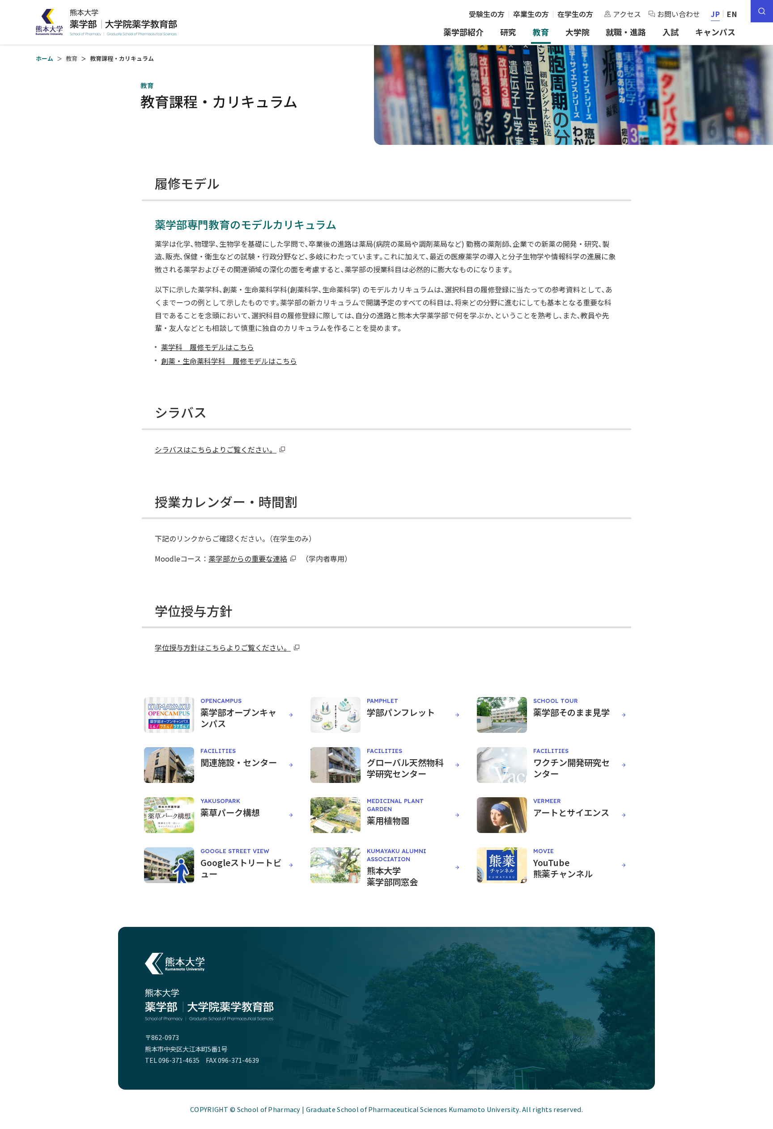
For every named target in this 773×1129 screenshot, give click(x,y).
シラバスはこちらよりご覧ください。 (215, 449)
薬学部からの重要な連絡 (247, 558)
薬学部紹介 (463, 32)
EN (732, 13)
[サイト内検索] (762, 11)
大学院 (577, 32)
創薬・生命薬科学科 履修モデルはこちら (229, 360)
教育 (541, 32)
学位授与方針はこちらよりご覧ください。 (223, 647)
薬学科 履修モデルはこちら (207, 347)
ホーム (44, 58)
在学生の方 (575, 13)
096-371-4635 (179, 1060)
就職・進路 (626, 32)
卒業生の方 (531, 13)
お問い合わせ (678, 13)
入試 (671, 32)
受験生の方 (487, 13)
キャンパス (715, 32)
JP (715, 13)
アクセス (627, 13)
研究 (508, 32)
